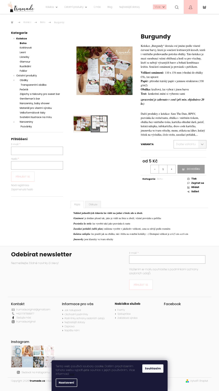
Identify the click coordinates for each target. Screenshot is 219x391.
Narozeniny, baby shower (35, 103)
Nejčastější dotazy (75, 322)
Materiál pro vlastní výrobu (36, 108)
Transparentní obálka (33, 85)
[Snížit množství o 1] (155, 169)
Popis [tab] (77, 204)
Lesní (23, 52)
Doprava (69, 326)
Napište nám (72, 330)
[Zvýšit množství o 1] (171, 169)
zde (72, 374)
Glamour (25, 61)
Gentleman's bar (30, 98)
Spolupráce (124, 313)
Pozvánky (26, 126)
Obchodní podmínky (76, 314)
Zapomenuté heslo (22, 189)
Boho (23, 43)
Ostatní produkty (26, 75)
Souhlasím (153, 368)
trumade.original (25, 321)
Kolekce (21, 38)
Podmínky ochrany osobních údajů (85, 318)
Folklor (23, 71)
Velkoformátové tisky (32, 112)
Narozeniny (26, 122)
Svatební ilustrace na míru (36, 117)
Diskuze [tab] (93, 204)
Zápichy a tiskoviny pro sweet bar (40, 94)
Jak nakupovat (73, 310)
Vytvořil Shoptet (199, 381)
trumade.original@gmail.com (33, 309)
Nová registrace (20, 185)
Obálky (24, 80)
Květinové (26, 47)
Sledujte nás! (23, 317)
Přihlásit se (23, 176)
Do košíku (193, 169)
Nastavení (66, 383)
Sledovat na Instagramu (35, 372)
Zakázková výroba (127, 318)
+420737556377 (25, 313)
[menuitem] (51, 7)
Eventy (121, 310)
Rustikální (25, 66)
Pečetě (24, 89)
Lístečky (24, 57)
